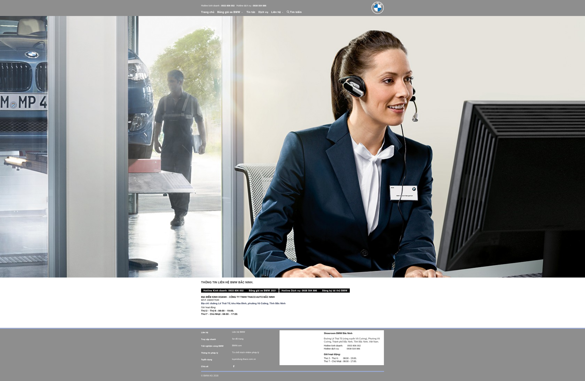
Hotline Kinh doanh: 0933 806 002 (223, 290)
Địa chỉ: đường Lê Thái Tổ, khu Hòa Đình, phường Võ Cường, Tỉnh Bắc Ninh (243, 303)
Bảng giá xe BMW (229, 12)
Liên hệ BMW (238, 332)
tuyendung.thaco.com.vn (244, 359)
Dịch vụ (263, 12)
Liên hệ (276, 12)
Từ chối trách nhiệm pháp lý (245, 352)
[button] (288, 12)
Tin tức (250, 12)
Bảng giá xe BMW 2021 (262, 290)
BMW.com (237, 345)
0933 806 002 (228, 5)
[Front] (378, 8)
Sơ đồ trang (237, 339)
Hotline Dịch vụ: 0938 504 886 (299, 290)
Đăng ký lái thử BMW (334, 290)
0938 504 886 (259, 5)
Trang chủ (207, 12)
